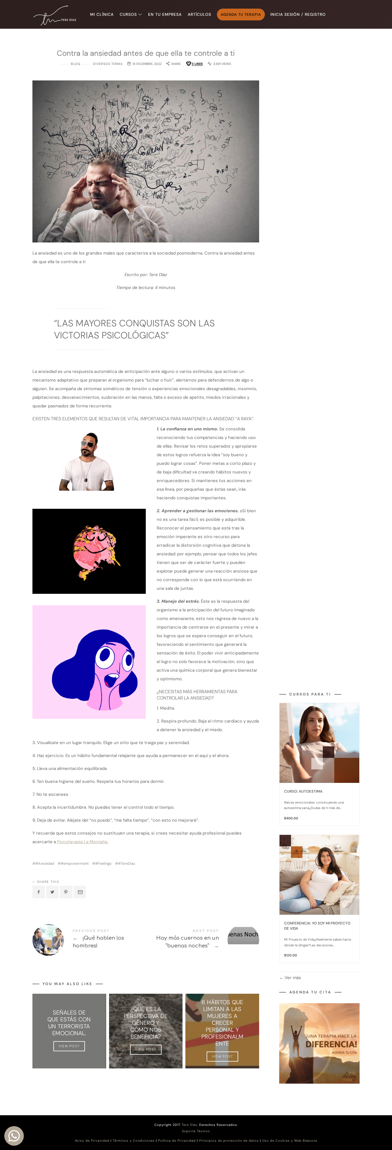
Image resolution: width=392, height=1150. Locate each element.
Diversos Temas (108, 64)
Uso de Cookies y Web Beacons (289, 1141)
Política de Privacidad (177, 1141)
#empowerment (75, 863)
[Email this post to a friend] (79, 892)
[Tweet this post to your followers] (52, 892)
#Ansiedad (44, 863)
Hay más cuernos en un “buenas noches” (202, 940)
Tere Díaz (189, 1125)
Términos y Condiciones (134, 1141)
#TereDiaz (126, 863)
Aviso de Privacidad (92, 1141)
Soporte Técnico (196, 1131)
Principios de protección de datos (229, 1141)
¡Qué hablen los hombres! (89, 940)
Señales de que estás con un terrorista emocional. (69, 1023)
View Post (69, 1046)
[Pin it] (66, 892)
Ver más (292, 978)
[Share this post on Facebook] (38, 892)
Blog (75, 64)
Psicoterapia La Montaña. (82, 842)
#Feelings (103, 863)
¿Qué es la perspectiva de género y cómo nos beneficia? (146, 1022)
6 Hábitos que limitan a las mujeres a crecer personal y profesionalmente (222, 1023)
